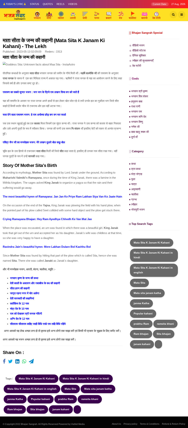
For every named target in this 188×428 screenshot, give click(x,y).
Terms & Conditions (149, 424)
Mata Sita (70, 388)
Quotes (48, 4)
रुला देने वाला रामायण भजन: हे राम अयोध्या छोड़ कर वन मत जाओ (34, 114)
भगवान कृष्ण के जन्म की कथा (24, 278)
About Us (116, 424)
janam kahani (61, 409)
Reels (60, 4)
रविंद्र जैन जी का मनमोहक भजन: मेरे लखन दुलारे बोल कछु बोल (34, 142)
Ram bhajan (14, 409)
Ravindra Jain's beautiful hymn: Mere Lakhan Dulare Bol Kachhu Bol (47, 246)
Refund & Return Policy (173, 424)
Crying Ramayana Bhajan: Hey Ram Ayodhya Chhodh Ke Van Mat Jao (47, 219)
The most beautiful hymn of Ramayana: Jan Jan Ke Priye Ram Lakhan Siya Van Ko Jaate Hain (62, 196)
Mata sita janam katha (98, 388)
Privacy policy (130, 424)
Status (34, 4)
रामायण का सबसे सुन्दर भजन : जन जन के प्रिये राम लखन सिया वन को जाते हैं (41, 92)
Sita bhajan (37, 409)
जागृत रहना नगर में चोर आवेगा (24, 293)
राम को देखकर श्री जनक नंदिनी (26, 313)
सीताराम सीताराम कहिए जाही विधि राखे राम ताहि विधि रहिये (38, 323)
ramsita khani (89, 399)
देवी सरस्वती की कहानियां (22, 298)
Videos (72, 4)
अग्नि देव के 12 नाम (19, 318)
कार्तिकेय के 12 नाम (19, 303)
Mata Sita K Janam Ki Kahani (37, 378)
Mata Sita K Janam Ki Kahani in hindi (86, 378)
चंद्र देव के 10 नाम (19, 308)
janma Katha (15, 399)
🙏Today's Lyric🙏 (14, 4)
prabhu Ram (65, 399)
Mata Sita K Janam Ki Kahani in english (32, 388)
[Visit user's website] (4, 361)
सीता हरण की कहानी (20, 288)
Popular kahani (40, 399)
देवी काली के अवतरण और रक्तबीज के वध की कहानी (35, 283)
